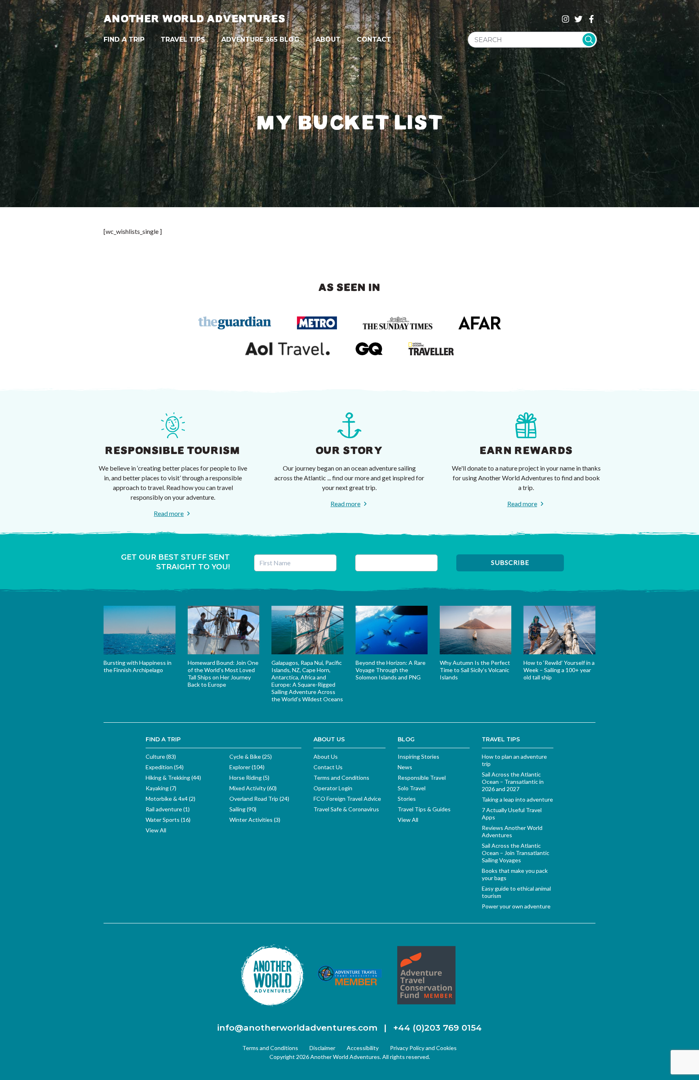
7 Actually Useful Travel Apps (512, 813)
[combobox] (532, 40)
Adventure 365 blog (260, 39)
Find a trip (124, 39)
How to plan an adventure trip (514, 760)
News (405, 767)
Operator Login (332, 788)
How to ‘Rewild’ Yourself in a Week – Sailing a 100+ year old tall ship (559, 670)
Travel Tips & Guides (424, 809)
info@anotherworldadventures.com (297, 1028)
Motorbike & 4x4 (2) (170, 798)
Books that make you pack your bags (515, 874)
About (328, 39)
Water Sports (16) (168, 819)
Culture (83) (161, 756)
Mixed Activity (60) (253, 788)
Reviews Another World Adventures (512, 831)
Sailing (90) (242, 809)
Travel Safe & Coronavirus (346, 809)
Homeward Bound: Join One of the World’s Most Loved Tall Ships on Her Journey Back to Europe (223, 673)
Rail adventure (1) (168, 809)
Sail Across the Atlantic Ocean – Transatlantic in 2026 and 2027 (513, 781)
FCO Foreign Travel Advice (347, 798)
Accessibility (363, 1047)
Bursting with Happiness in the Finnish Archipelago (138, 666)
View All (156, 830)
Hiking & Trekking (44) (173, 777)
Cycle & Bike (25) (250, 756)
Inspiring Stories (418, 756)
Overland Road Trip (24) (259, 798)
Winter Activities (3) (254, 819)
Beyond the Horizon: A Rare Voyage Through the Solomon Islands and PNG (391, 670)
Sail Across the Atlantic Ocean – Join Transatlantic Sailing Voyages (515, 853)
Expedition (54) (165, 767)
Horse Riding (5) (249, 777)
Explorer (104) (247, 767)
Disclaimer (322, 1047)
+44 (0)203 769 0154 (437, 1028)
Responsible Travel (422, 777)
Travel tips (183, 39)
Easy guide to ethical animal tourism (516, 892)
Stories (407, 798)
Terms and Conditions (341, 777)
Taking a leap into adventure (517, 799)
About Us (325, 756)
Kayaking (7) (161, 788)
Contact (374, 39)
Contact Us (328, 767)
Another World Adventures (195, 19)
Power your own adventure (516, 906)
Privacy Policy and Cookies (423, 1047)
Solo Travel (412, 788)
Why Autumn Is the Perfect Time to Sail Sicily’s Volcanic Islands (475, 670)
